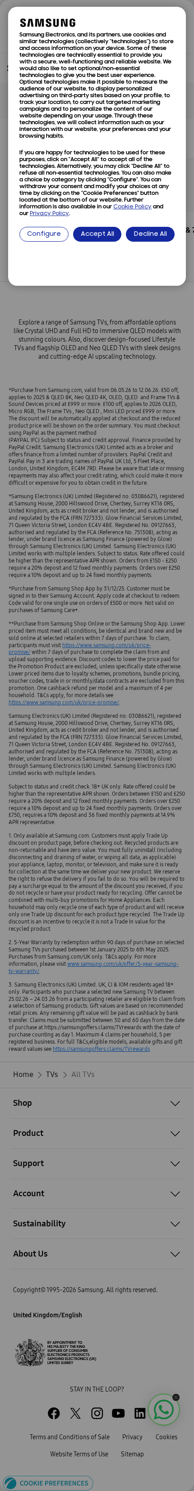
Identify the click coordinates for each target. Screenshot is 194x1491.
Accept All (97, 234)
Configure (44, 234)
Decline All (150, 234)
